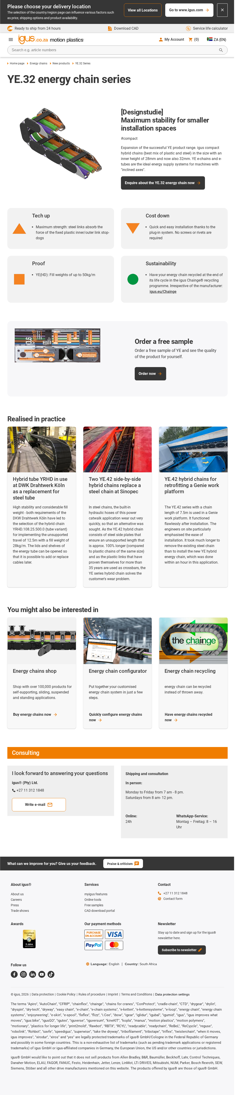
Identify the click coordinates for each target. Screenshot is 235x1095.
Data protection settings (172, 994)
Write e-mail (35, 804)
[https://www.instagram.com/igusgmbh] (23, 974)
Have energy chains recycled (188, 717)
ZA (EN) (220, 39)
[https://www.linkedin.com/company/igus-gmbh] (32, 974)
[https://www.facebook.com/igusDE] (14, 974)
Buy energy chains (32, 714)
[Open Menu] (10, 39)
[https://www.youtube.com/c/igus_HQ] (41, 974)
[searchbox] (113, 50)
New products (61, 63)
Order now (147, 373)
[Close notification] (222, 10)
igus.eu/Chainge (163, 291)
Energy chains (38, 63)
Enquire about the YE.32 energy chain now (160, 183)
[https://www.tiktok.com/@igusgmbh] (51, 974)
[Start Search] (221, 50)
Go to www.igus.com (186, 10)
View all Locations (143, 10)
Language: (105, 964)
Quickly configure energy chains (115, 717)
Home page (17, 63)
